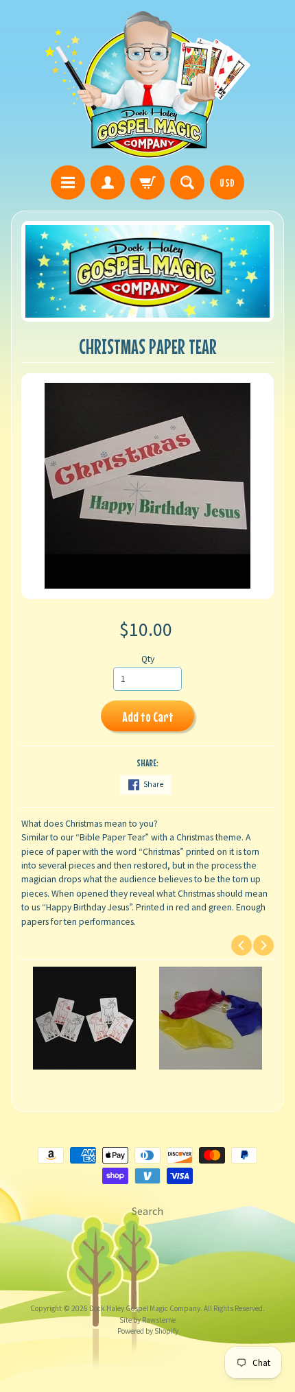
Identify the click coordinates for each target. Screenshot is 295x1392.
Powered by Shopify (147, 1331)
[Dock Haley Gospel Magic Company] (147, 84)
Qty (147, 659)
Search (147, 1211)
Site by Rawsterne (147, 1320)
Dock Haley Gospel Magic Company (144, 1308)
